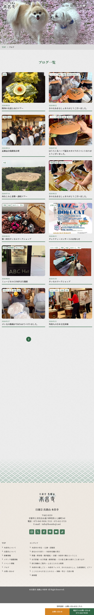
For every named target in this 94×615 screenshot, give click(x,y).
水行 (23, 425)
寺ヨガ (23, 446)
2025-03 (70, 446)
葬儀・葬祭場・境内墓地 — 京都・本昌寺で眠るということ (54, 555)
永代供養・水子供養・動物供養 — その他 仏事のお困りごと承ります (58, 559)
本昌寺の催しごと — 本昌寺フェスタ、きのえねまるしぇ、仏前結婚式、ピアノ (62, 567)
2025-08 (70, 420)
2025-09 (70, 415)
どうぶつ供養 (23, 436)
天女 (23, 368)
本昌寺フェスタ (23, 441)
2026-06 (70, 374)
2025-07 (70, 425)
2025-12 (70, 399)
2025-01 (70, 456)
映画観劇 (23, 405)
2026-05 (70, 379)
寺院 (23, 389)
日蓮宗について (10, 551)
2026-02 (70, 389)
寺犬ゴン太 (23, 374)
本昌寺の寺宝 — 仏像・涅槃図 (43, 547)
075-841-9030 (40, 521)
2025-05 (70, 436)
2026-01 (70, 394)
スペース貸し (23, 379)
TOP (4, 47)
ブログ (6, 567)
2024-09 (70, 477)
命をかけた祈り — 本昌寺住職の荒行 (46, 551)
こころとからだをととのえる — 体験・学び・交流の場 (53, 571)
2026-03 (70, 384)
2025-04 (70, 441)
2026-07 (70, 368)
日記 (23, 394)
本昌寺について (10, 547)
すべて (23, 363)
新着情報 (23, 462)
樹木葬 (23, 431)
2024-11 (70, 467)
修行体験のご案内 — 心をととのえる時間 (47, 563)
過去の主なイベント (23, 472)
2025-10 (70, 410)
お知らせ (23, 451)
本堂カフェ (23, 467)
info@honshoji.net (51, 524)
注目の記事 (23, 456)
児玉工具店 (23, 477)
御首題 (34, 575)
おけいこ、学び (23, 410)
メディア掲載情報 (11, 559)
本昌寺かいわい (23, 420)
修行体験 (23, 399)
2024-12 (70, 462)
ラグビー (23, 415)
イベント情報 (9, 563)
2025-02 (70, 451)
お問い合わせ (9, 571)
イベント (23, 384)
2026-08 (70, 363)
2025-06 (70, 431)
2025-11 (70, 405)
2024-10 (70, 472)
